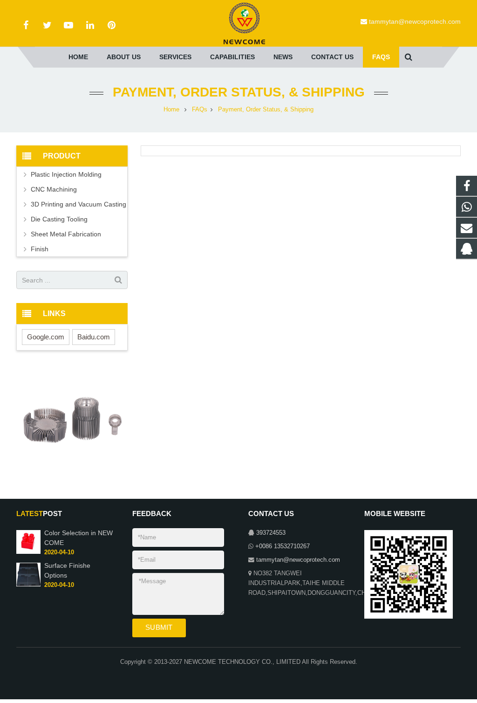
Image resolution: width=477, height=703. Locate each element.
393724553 (271, 533)
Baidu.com (93, 337)
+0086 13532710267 (282, 546)
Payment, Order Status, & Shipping (239, 92)
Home (171, 109)
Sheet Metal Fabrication (66, 234)
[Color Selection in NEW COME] (28, 552)
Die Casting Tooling (59, 219)
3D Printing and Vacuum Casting (78, 204)
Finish (39, 249)
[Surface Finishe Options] (28, 584)
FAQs (199, 109)
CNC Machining (54, 189)
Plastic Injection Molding (66, 174)
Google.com (45, 337)
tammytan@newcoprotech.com (415, 21)
